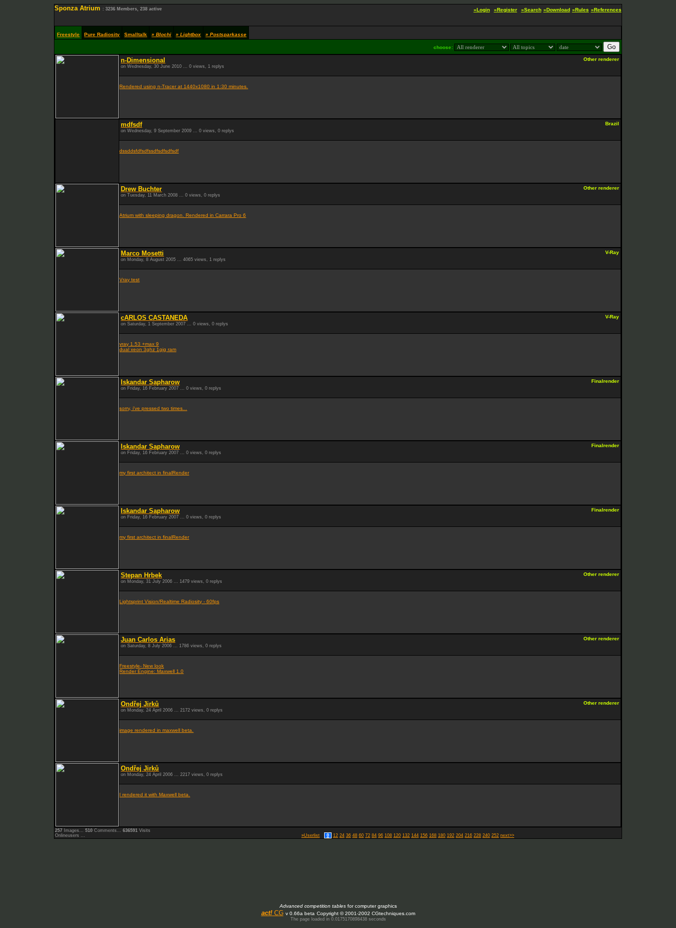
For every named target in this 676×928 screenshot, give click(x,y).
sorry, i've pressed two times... (153, 408)
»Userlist (310, 835)
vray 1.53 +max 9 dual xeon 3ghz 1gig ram (147, 346)
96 (380, 835)
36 (348, 835)
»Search (531, 9)
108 (388, 835)
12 (335, 835)
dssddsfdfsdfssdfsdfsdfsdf (149, 151)
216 (468, 835)
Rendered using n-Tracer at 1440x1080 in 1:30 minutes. (183, 86)
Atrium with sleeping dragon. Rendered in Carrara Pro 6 (182, 215)
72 (367, 835)
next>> (507, 835)
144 (415, 835)
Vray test (129, 279)
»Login (482, 9)
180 (441, 835)
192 (450, 835)
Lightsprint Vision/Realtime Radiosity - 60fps (169, 601)
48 (354, 835)
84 (374, 835)
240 (486, 835)
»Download (556, 9)
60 (361, 835)
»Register (505, 9)
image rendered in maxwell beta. (156, 730)
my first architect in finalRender (154, 472)
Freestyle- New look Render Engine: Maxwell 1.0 (151, 668)
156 (424, 835)
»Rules (580, 9)
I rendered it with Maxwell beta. (154, 794)
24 (341, 835)
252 (495, 835)
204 (459, 835)
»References (606, 9)
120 (397, 835)
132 (406, 835)
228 (477, 835)
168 (432, 835)
